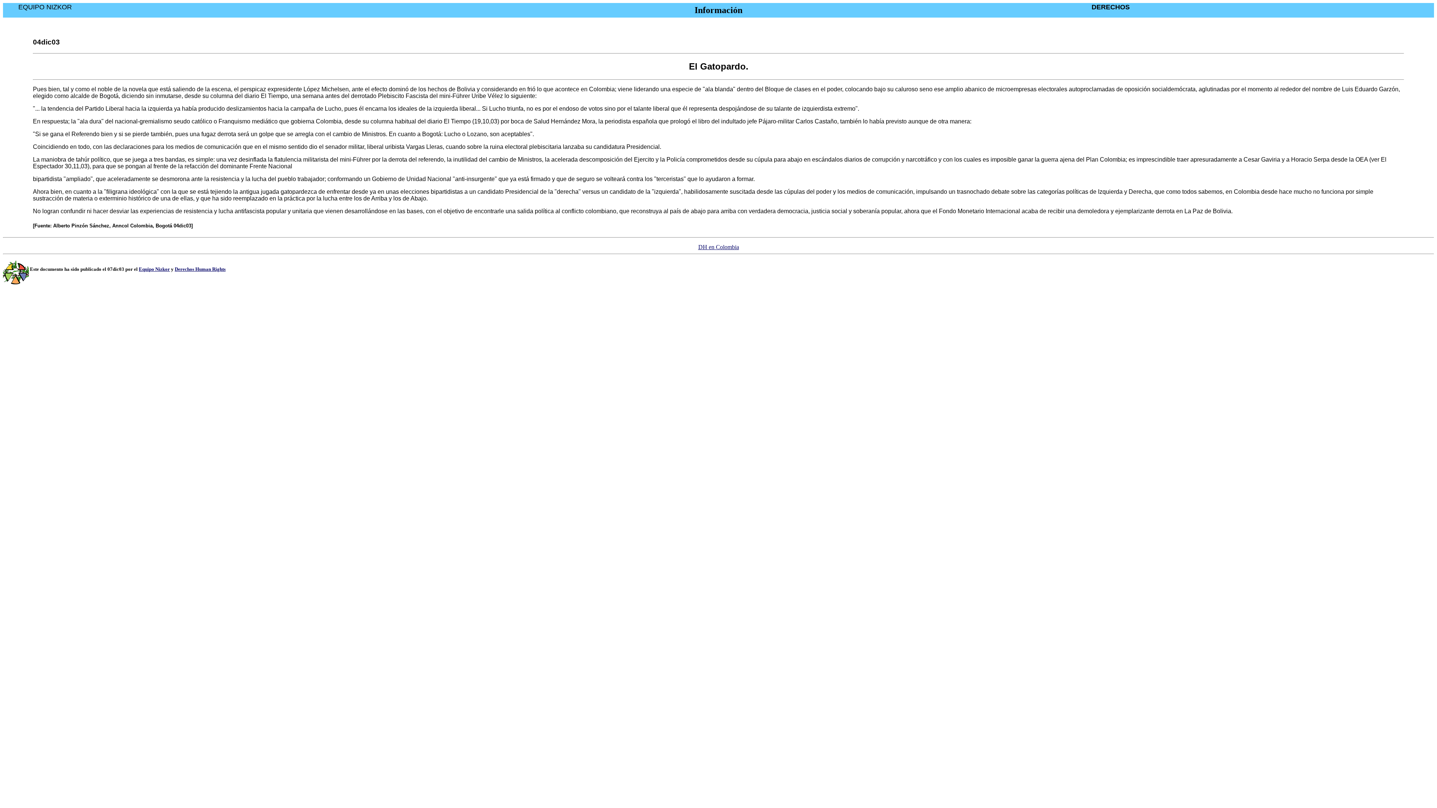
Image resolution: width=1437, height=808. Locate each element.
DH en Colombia (718, 247)
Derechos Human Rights (200, 269)
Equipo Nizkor (154, 269)
